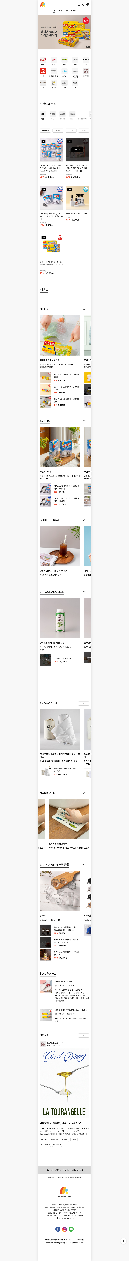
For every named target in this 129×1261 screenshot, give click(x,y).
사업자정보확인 (77, 1170)
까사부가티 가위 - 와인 (63, 981)
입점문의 (58, 1170)
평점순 (84, 130)
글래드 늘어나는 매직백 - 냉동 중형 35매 (67, 400)
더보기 (84, 309)
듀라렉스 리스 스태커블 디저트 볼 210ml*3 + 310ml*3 (66, 941)
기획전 (59, 11)
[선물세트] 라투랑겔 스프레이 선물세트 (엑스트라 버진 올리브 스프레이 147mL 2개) (77, 168)
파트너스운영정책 (61, 1178)
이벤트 (66, 11)
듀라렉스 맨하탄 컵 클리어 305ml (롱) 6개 (66, 953)
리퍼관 (73, 11)
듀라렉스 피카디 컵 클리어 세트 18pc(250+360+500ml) (65, 928)
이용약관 (51, 1178)
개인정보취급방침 (75, 1178)
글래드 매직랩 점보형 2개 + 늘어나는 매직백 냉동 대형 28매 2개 (51, 264)
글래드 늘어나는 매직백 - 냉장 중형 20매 (67, 375)
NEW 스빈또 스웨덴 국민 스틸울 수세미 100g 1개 (66, 487)
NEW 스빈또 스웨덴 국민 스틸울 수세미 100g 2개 (66, 499)
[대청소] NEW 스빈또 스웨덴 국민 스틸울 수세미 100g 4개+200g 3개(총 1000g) (51, 168)
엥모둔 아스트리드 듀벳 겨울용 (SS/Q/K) (65, 769)
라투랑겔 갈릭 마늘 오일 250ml (65, 656)
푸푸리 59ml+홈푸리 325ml (76, 214)
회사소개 (49, 1170)
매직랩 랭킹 (45, 130)
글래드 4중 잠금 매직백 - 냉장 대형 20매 (67, 388)
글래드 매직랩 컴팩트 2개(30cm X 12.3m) (71, 1010)
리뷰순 (71, 130)
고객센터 (66, 1170)
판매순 (58, 130)
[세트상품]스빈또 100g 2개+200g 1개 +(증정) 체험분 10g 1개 (51, 216)
